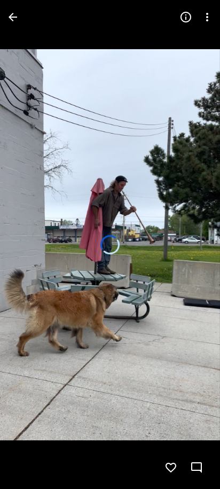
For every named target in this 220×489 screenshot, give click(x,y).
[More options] (207, 17)
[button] (30, 245)
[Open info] (186, 17)
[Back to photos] (13, 17)
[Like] (170, 467)
